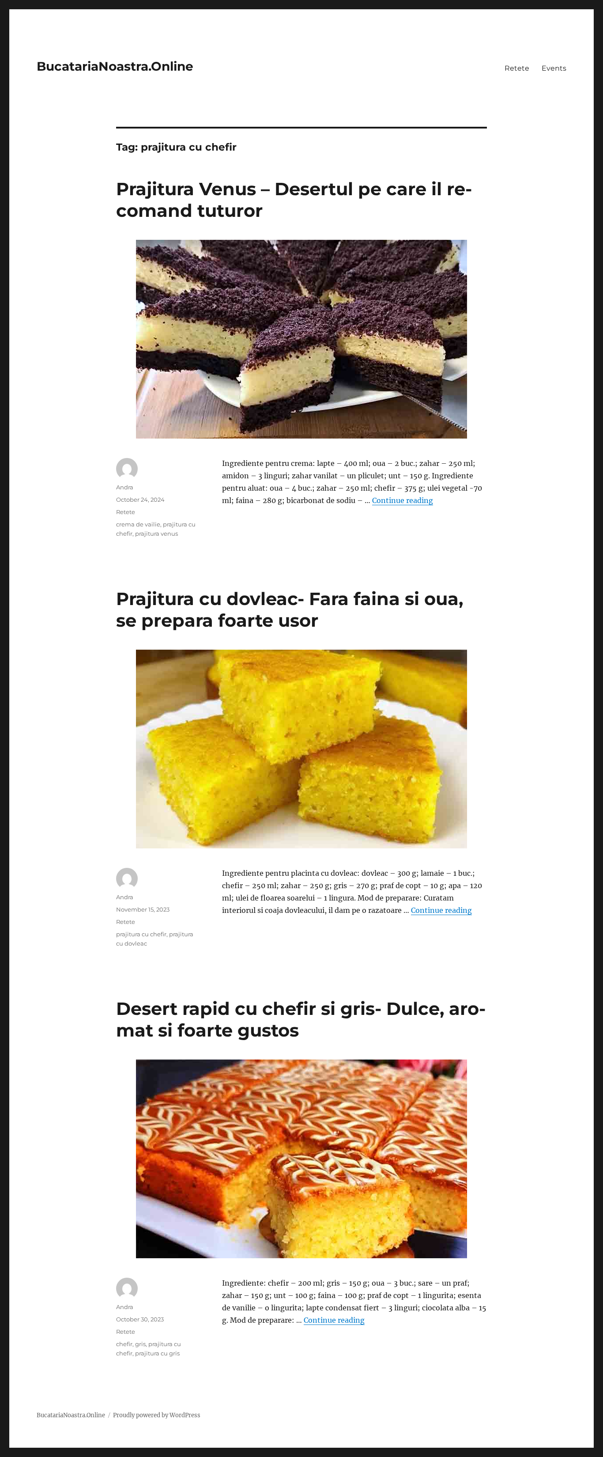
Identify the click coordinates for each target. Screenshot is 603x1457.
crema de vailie (138, 524)
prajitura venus (156, 533)
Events (554, 68)
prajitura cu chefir (141, 934)
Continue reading (402, 500)
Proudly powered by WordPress (156, 1415)
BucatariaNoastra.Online (115, 66)
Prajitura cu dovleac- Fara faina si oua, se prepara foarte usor (289, 609)
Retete (517, 68)
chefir (124, 1343)
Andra (124, 487)
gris (140, 1343)
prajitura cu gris (157, 1353)
